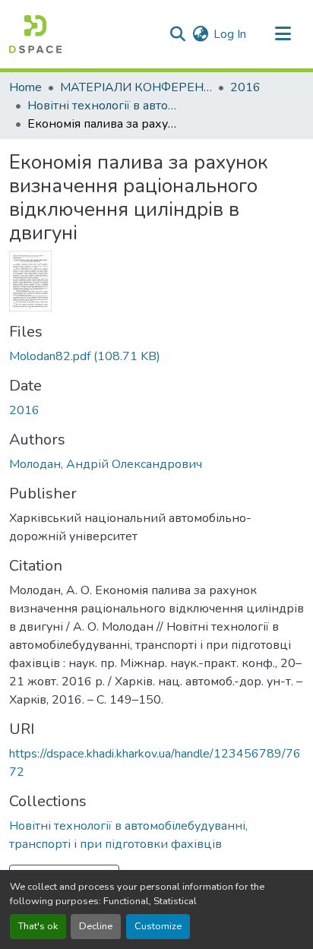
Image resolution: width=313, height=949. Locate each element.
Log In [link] (229, 34)
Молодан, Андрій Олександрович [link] (105, 464)
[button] (35, 34)
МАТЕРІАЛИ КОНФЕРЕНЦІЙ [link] (136, 87)
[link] (156, 356)
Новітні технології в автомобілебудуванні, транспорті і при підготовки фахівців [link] (103, 105)
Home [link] (25, 87)
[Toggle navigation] (282, 34)
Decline (95, 926)
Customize (158, 926)
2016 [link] (245, 87)
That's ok (38, 926)
